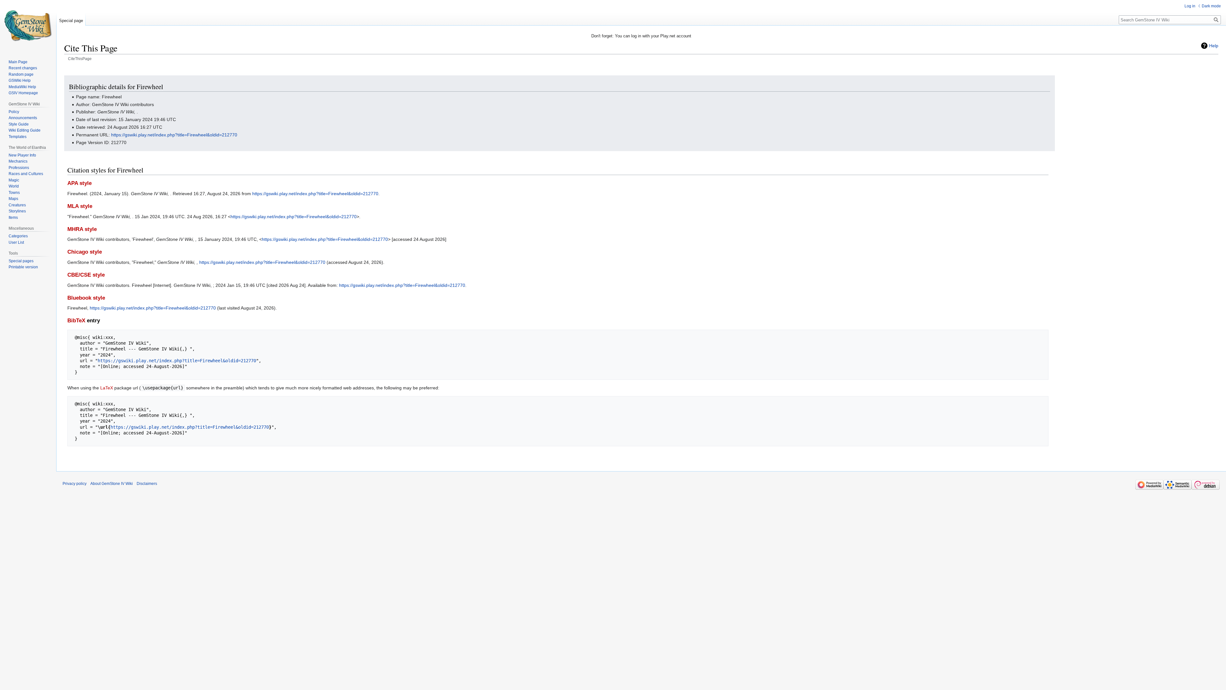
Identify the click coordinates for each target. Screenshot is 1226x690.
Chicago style (84, 252)
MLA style (79, 206)
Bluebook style (86, 298)
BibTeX (76, 321)
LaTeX (106, 387)
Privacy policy (75, 483)
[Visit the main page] (28, 25)
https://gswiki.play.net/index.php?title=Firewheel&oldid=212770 (174, 134)
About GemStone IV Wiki (111, 483)
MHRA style (82, 229)
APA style (79, 183)
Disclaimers (147, 483)
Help (1213, 45)
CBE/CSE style (86, 275)
